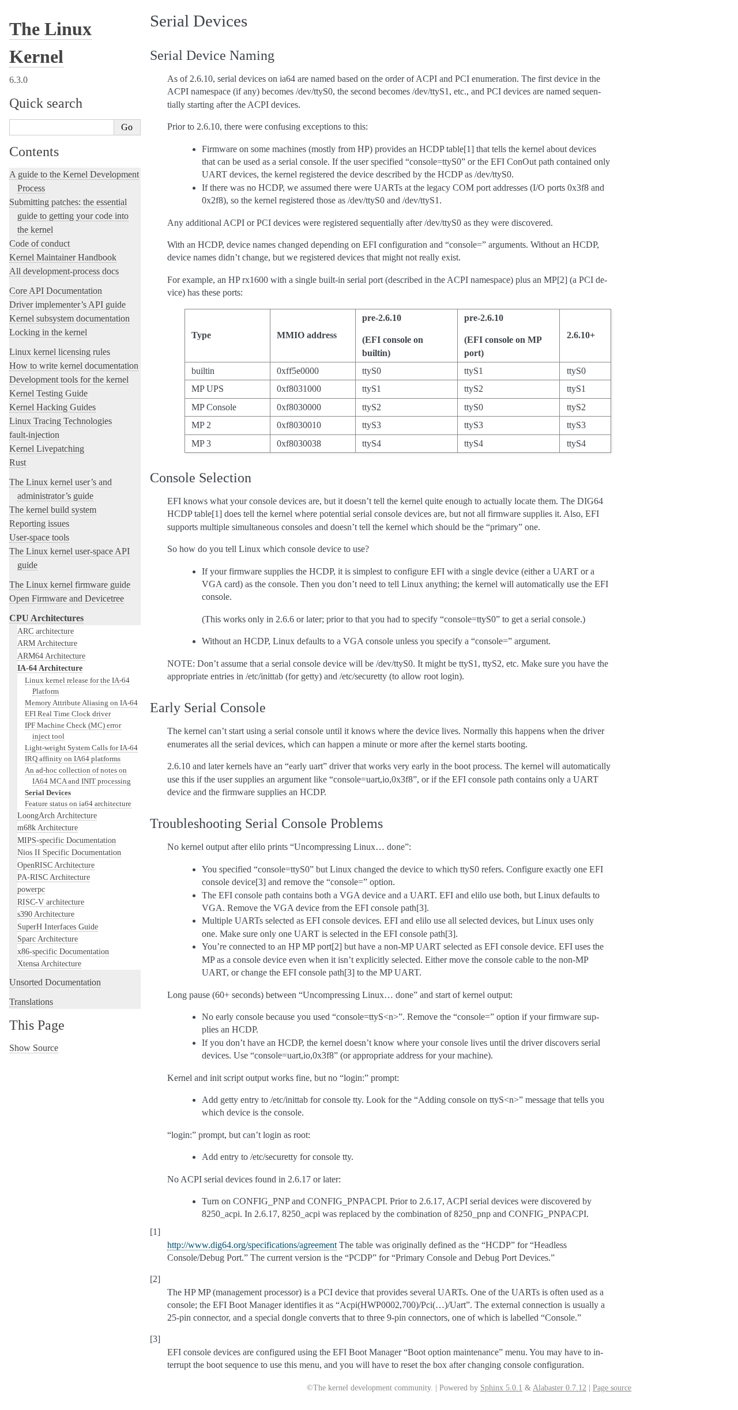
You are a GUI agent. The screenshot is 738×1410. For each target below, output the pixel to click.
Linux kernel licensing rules (59, 352)
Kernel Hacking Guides (52, 407)
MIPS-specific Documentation (66, 840)
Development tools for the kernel (69, 379)
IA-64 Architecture (49, 667)
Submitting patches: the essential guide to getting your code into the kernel (68, 216)
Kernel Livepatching (46, 448)
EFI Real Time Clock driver (68, 713)
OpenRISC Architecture (56, 865)
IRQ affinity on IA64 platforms (73, 758)
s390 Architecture (45, 913)
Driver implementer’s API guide (67, 304)
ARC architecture (45, 631)
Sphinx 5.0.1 (501, 1387)
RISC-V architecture (50, 901)
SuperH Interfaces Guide (57, 926)
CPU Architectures (46, 618)
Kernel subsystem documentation (69, 318)
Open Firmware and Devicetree (66, 598)
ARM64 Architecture (51, 655)
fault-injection (34, 435)
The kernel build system (52, 510)
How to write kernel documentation (73, 366)
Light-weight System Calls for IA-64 (81, 747)
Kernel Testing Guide (48, 393)
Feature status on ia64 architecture (78, 803)
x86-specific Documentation (63, 951)
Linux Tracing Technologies (60, 421)
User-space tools (39, 537)
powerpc (31, 889)
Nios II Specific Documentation (69, 852)
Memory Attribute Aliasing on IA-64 (81, 702)
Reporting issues (39, 523)
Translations (31, 1002)
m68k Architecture (47, 827)
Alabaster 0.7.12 (559, 1387)
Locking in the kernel (48, 332)
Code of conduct (39, 243)
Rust (17, 462)
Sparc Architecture (47, 938)
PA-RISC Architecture (53, 877)
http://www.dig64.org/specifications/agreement (252, 1245)
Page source (612, 1387)
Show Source (33, 1048)
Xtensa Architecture (49, 963)
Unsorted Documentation (55, 982)
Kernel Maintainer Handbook (62, 257)
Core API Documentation (55, 291)
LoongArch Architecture (57, 815)
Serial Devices (48, 792)
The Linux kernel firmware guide (69, 584)
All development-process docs (64, 271)
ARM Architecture (47, 643)
